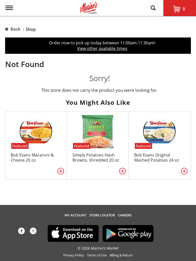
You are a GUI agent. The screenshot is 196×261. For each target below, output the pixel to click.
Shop (31, 29)
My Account (75, 215)
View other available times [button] (102, 48)
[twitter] (33, 232)
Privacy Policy (73, 255)
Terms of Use (97, 255)
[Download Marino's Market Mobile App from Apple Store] (73, 233)
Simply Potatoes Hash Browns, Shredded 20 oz (95, 157)
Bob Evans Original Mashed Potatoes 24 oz (156, 157)
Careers (125, 215)
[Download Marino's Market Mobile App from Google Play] (128, 233)
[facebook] (21, 232)
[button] (60, 171)
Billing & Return (121, 255)
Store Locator (102, 215)
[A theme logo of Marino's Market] (88, 7)
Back (14, 29)
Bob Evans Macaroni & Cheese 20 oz (32, 157)
